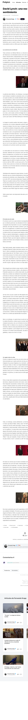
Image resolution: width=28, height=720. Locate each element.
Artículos (18, 2)
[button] (21, 604)
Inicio (13, 2)
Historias (24, 2)
